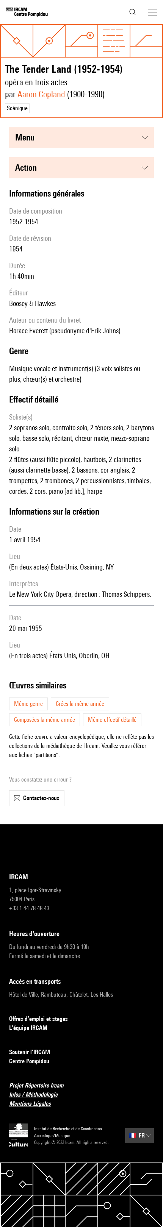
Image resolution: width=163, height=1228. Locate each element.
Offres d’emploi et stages (38, 1018)
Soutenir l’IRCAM (29, 1052)
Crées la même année (80, 703)
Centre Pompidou (29, 1061)
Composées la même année (44, 719)
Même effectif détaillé (112, 719)
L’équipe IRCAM (28, 1027)
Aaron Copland (41, 94)
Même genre (28, 703)
